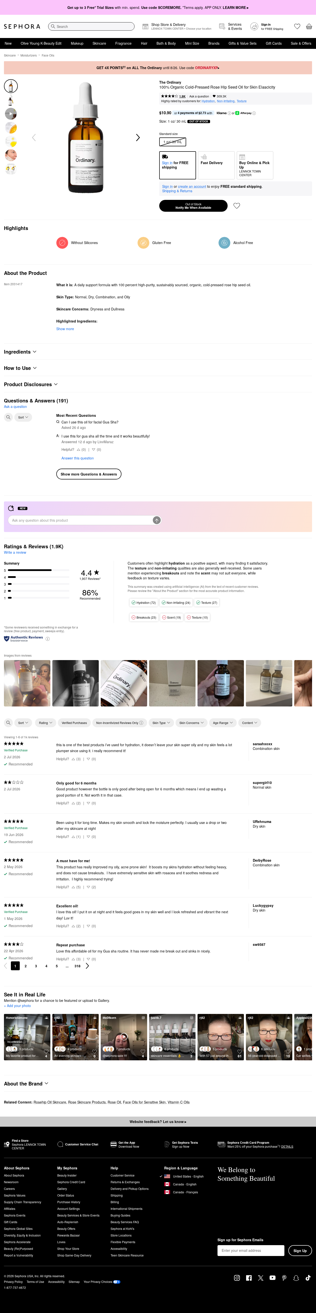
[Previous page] (5, 965)
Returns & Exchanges (125, 1182)
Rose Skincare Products (87, 1102)
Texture (242, 101)
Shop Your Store (68, 1248)
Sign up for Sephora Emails (240, 1240)
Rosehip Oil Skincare (50, 1102)
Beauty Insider (67, 1175)
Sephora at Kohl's (122, 1228)
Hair (144, 43)
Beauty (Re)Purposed (18, 1248)
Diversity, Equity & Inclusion (22, 1235)
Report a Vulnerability (18, 1255)
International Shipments (126, 1208)
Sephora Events (14, 1215)
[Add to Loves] (237, 206)
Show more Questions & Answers (89, 474)
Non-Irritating (226, 101)
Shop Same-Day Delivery (74, 1255)
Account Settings (68, 1208)
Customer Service (123, 1175)
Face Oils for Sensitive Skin (144, 1102)
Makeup (77, 43)
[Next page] (87, 965)
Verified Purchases (74, 723)
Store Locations (121, 1235)
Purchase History (68, 1202)
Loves (61, 1242)
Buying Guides (120, 1215)
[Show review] (27, 683)
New (8, 43)
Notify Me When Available (193, 206)
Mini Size (192, 43)
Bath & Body (166, 43)
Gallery (62, 1188)
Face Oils (48, 55)
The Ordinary (170, 82)
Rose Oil (114, 1102)
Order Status (65, 1195)
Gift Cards (274, 43)
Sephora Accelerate (17, 1242)
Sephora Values (14, 1195)
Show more (65, 328)
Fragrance (123, 43)
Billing (115, 1202)
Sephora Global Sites (18, 1228)
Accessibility (119, 1248)
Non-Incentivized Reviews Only (117, 723)
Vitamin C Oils (179, 1102)
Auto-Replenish (67, 1222)
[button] (229, 113)
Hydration (208, 101)
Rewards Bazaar (68, 1235)
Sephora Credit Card (71, 1182)
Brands (213, 43)
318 (77, 965)
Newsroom (11, 1182)
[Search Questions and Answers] (8, 417)
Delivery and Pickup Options (130, 1188)
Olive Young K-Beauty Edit (41, 43)
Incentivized (14, 1042)
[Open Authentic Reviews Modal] (48, 638)
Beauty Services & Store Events (78, 1215)
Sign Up (300, 1250)
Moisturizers (28, 55)
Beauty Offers (66, 1228)
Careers (9, 1188)
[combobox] (91, 26)
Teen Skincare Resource (127, 1255)
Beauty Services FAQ (125, 1222)
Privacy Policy (13, 1281)
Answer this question (77, 458)
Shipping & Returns (177, 190)
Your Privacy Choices (98, 1281)
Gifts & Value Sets (243, 43)
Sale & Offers (301, 43)
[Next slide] (137, 138)
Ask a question (199, 96)
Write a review (15, 552)
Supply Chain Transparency (22, 1202)
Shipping (117, 1195)
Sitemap (74, 1281)
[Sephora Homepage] (22, 26)
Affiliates (9, 1208)
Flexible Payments (123, 1242)
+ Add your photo (17, 1006)
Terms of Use (35, 1281)
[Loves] (297, 26)
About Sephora (14, 1175)
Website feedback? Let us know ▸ (158, 1121)
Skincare (99, 43)
